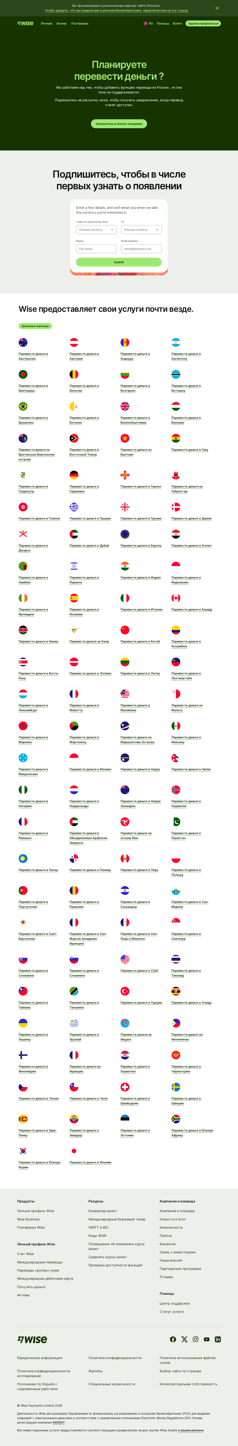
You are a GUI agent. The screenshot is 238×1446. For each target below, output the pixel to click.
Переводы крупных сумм (38, 1270)
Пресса (166, 1236)
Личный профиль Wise (35, 1211)
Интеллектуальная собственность (188, 1384)
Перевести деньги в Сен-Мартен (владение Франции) (88, 938)
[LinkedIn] (218, 1340)
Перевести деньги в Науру (140, 769)
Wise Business (28, 1219)
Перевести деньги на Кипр (89, 641)
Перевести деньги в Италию (141, 609)
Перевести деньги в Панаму (90, 870)
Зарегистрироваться (203, 23)
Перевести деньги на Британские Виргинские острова (37, 454)
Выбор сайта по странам (180, 1371)
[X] (184, 1340)
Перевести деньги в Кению (38, 641)
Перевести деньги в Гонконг (39, 518)
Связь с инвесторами (177, 1252)
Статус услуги (172, 1312)
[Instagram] (195, 1340)
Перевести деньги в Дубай (89, 545)
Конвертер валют (103, 1211)
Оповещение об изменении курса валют (116, 1246)
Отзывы (166, 1277)
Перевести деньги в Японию (90, 1162)
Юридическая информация (39, 1358)
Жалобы (95, 1371)
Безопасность (171, 1227)
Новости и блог (173, 1219)
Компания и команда (177, 1211)
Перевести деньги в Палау (38, 870)
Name (79, 240)
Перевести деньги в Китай (140, 641)
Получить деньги (31, 1287)
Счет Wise (25, 1254)
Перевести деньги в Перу (139, 870)
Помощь (163, 23)
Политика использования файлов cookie (188, 1360)
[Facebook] (173, 1340)
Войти (177, 23)
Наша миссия (171, 1260)
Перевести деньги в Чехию (39, 1098)
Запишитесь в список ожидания (119, 124)
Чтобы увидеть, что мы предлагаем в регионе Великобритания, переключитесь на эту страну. (117, 10)
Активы (23, 1295)
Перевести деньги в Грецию (90, 518)
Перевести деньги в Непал (191, 769)
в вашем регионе (190, 1430)
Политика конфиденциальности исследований (43, 1373)
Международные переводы (40, 1262)
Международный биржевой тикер (117, 1219)
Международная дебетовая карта (45, 1278)
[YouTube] (207, 1340)
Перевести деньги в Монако (90, 769)
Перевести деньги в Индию (140, 577)
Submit (119, 262)
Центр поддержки (175, 1303)
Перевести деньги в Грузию (141, 518)
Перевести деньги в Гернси (140, 486)
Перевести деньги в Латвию (90, 673)
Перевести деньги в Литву (140, 673)
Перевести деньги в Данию (191, 518)
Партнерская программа (180, 1269)
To (122, 221)
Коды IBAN (98, 1236)
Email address (129, 240)
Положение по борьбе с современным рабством (37, 1386)
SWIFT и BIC (99, 1227)
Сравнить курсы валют (108, 1257)
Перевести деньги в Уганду (191, 1002)
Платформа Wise (31, 1227)
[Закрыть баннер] (217, 8)
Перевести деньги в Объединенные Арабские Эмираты (88, 838)
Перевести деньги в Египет (191, 545)
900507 (58, 1422)
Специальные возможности (112, 1384)
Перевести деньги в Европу (140, 545)
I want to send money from (92, 221)
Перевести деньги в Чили (89, 1098)
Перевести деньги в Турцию (141, 1002)
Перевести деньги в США (139, 970)
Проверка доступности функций (115, 1265)
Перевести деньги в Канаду (191, 609)
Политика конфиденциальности (115, 1358)
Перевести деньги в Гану (189, 449)
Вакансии (168, 1244)
